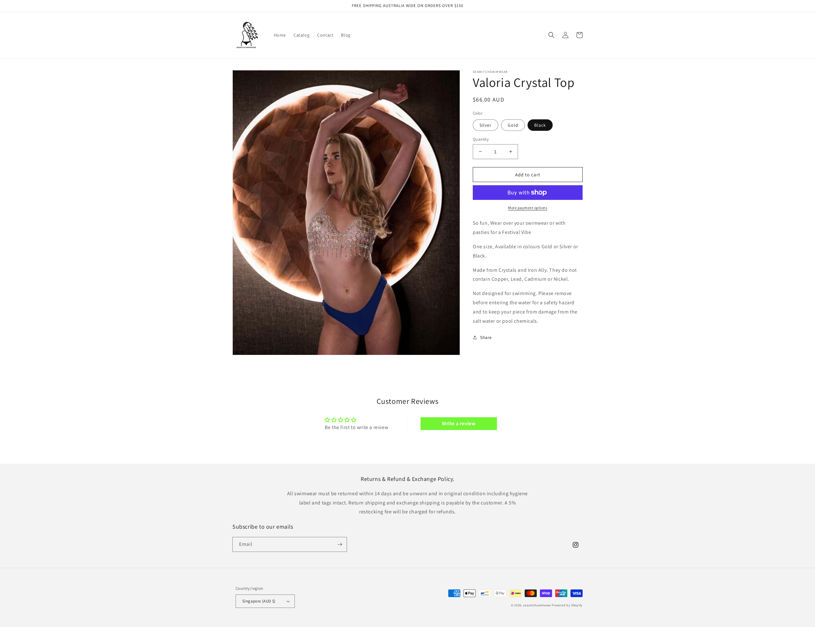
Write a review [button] (458, 423)
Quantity (481, 139)
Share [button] (486, 337)
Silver (485, 125)
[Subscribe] (340, 544)
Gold (513, 125)
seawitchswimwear (537, 605)
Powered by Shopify (567, 605)
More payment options (527, 207)
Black (540, 125)
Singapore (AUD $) (259, 601)
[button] (551, 35)
